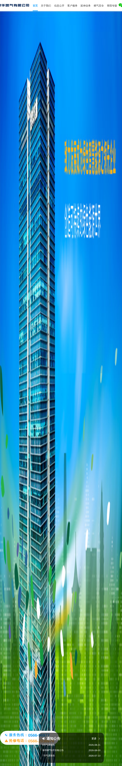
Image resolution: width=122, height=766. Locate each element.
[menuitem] (46, 5)
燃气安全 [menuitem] (99, 5)
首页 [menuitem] (35, 5)
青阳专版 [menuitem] (112, 5)
